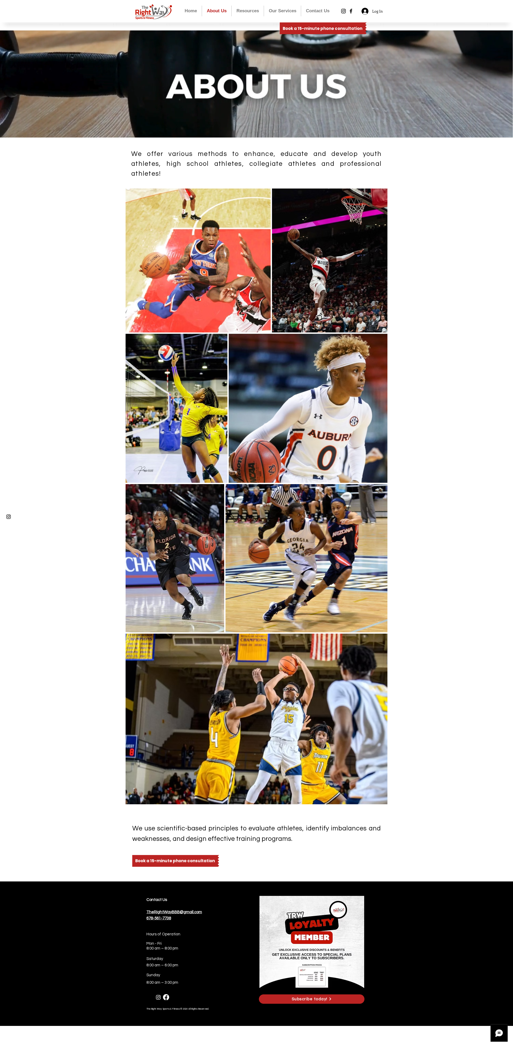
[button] (282, 11)
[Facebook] (351, 11)
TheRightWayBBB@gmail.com (174, 912)
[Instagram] (343, 11)
